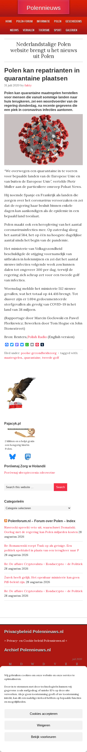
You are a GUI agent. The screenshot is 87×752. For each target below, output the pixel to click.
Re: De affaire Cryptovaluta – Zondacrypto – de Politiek (43, 564)
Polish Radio (37, 337)
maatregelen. (13, 358)
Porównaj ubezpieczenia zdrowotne (29, 472)
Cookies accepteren (43, 713)
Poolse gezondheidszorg (39, 353)
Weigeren (43, 725)
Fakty (27, 85)
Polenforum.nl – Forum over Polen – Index (41, 521)
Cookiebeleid (31, 746)
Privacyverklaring (51, 746)
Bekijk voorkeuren (43, 737)
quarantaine (32, 358)
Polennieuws (44, 8)
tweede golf (50, 358)
